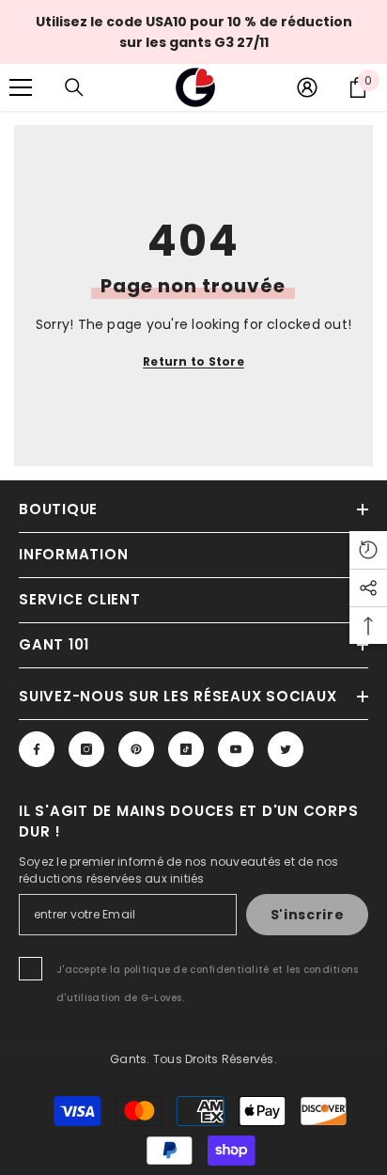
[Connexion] (307, 87)
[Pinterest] (136, 749)
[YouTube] (236, 749)
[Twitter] (285, 749)
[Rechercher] (74, 87)
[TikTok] (186, 749)
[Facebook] (36, 749)
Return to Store (193, 361)
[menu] (20, 87)
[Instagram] (86, 749)
